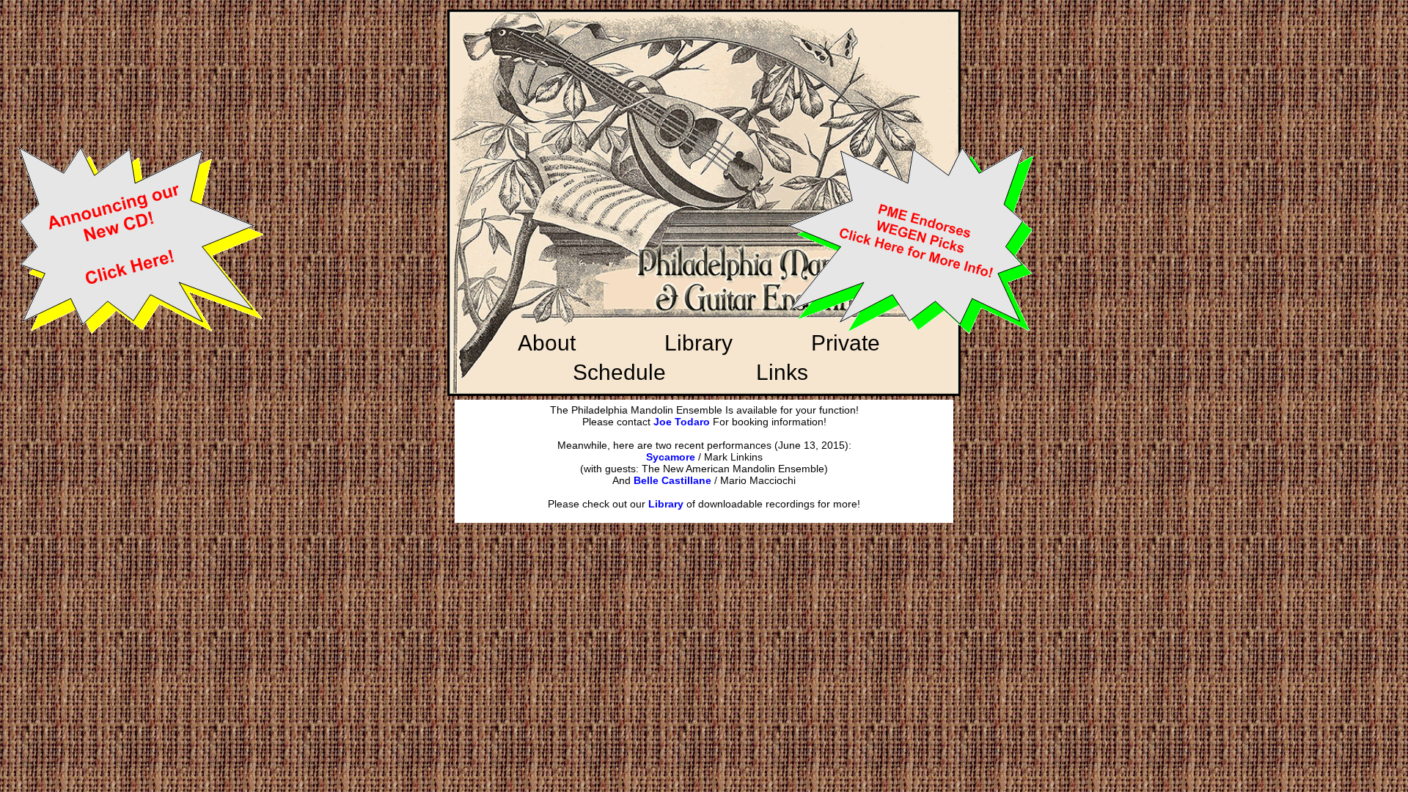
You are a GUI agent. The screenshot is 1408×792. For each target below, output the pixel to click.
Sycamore (670, 457)
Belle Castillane (672, 480)
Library (665, 504)
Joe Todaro (681, 422)
